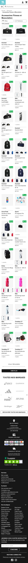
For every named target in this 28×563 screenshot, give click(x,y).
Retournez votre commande (14, 455)
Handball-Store (5, 522)
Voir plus (14, 371)
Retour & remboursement (8, 494)
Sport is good (18, 524)
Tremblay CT (18, 321)
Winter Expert (18, 532)
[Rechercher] (6, 6)
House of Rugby (5, 524)
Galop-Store (4, 519)
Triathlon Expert (19, 528)
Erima (16, 238)
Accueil (3, 10)
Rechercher (10, 7)
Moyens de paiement (7, 498)
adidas (4, 70)
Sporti (17, 211)
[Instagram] (16, 560)
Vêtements (9, 10)
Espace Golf (4, 515)
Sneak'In (17, 520)
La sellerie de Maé (6, 530)
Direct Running (5, 511)
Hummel (4, 43)
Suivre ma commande (7, 479)
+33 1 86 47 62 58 (14, 430)
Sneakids (17, 522)
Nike (16, 70)
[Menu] (2, 7)
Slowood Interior (19, 517)
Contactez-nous (14, 425)
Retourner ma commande (8, 481)
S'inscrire (14, 549)
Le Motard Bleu (5, 532)
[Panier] (26, 2)
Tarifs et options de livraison (9, 499)
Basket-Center (5, 507)
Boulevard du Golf (6, 509)
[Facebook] (12, 560)
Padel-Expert (18, 511)
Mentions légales (6, 496)
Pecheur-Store (19, 513)
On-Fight (17, 509)
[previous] (1, 395)
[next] (27, 395)
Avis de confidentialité (7, 501)
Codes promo (5, 483)
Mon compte (4, 475)
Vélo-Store (17, 530)
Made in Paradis (5, 534)
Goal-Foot (4, 520)
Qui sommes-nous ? (6, 488)
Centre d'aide (5, 477)
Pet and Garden (19, 515)
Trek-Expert (18, 526)
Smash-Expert (18, 519)
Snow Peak (5, 211)
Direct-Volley (4, 513)
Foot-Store (4, 517)
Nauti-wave (18, 507)
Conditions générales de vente (9, 492)
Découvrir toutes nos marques (14, 412)
